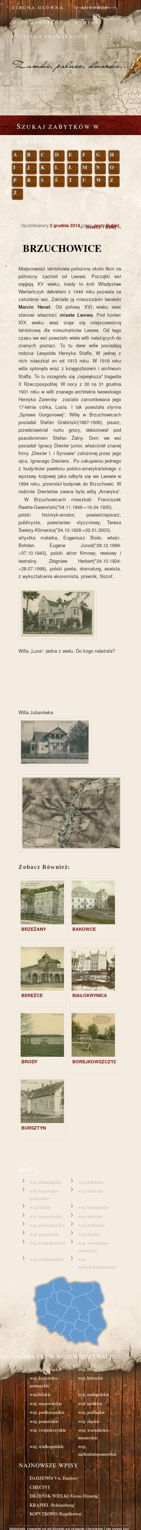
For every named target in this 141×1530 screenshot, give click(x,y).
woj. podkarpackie (47, 1225)
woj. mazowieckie (46, 1216)
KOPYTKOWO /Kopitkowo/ (55, 1514)
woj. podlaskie (91, 1225)
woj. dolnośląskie (45, 1182)
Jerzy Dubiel (106, 225)
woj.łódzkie (40, 1207)
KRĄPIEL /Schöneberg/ (52, 1505)
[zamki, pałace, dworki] (70, 59)
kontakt (89, 22)
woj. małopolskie (93, 1207)
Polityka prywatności (49, 36)
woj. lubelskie (90, 1182)
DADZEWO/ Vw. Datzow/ (54, 1478)
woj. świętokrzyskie (48, 1243)
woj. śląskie (88, 1234)
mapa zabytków (38, 22)
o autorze (91, 7)
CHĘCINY (40, 1487)
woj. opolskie (90, 1216)
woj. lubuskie (90, 1191)
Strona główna (38, 7)
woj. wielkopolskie (47, 1259)
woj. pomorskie (44, 1234)
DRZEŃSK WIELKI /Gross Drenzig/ (64, 1496)
